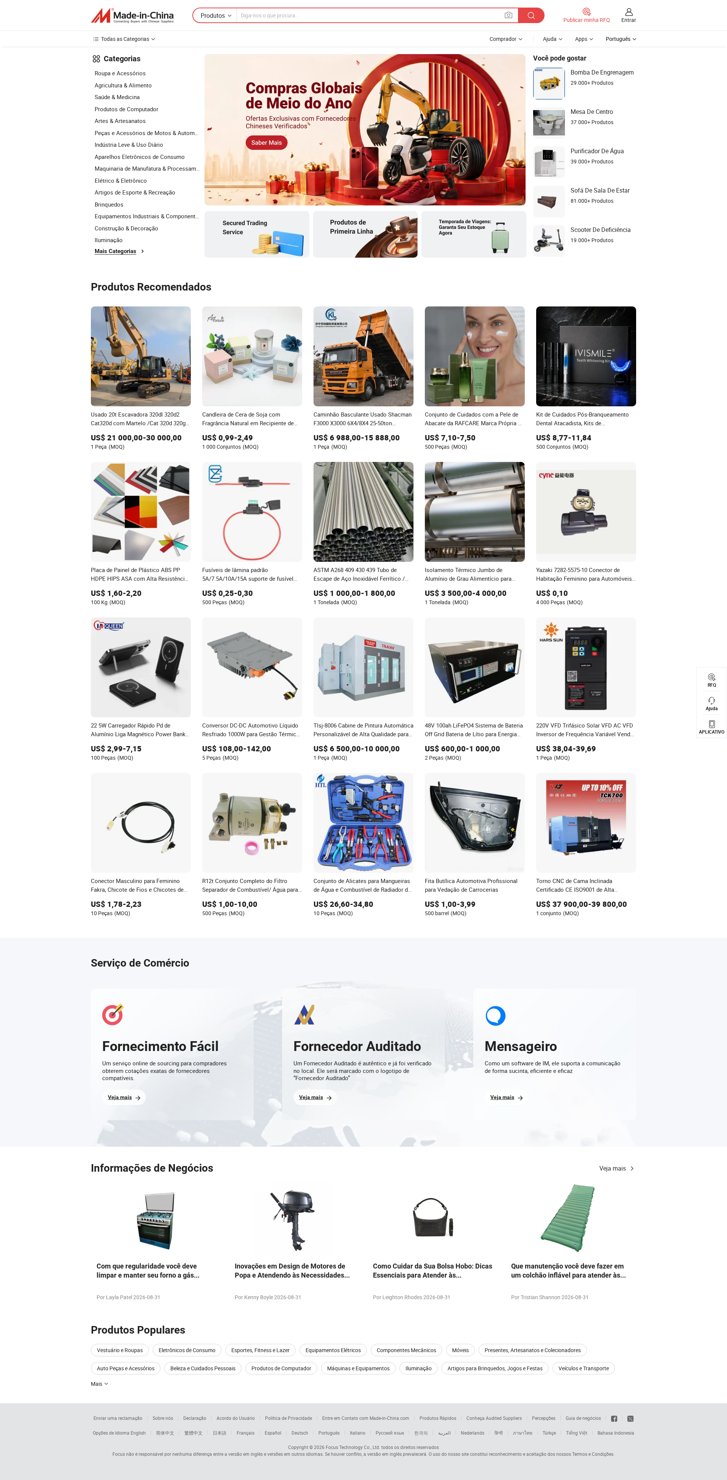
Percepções (543, 1418)
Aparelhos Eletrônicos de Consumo (140, 156)
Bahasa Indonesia (616, 1433)
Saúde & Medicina (117, 97)
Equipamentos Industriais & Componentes (148, 216)
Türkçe (549, 1433)
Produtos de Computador (126, 109)
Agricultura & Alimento (123, 85)
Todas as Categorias (125, 38)
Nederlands (472, 1433)
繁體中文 (193, 1433)
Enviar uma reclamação (118, 1418)
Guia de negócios (583, 1418)
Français (245, 1433)
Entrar (628, 19)
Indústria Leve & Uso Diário (129, 144)
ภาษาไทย (522, 1433)
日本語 (219, 1433)
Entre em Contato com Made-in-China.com (365, 1418)
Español (273, 1433)
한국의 (421, 1433)
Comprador (503, 38)
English (138, 1433)
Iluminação (109, 240)
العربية (444, 1433)
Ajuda (550, 38)
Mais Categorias (115, 251)
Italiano (357, 1433)
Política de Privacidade (288, 1418)
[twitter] (630, 1418)
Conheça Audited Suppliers (494, 1418)
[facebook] (614, 1418)
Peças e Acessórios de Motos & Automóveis (148, 133)
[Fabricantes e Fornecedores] (132, 15)
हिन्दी (499, 1433)
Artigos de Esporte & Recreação (135, 192)
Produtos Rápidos (438, 1418)
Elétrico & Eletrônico (121, 180)
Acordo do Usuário (236, 1418)
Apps (581, 38)
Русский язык (390, 1433)
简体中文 (165, 1433)
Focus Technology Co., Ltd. (353, 1447)
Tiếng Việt (576, 1433)
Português (329, 1433)
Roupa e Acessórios (120, 73)
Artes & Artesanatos (120, 120)
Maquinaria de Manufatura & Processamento (148, 168)
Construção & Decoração (126, 228)
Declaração (194, 1418)
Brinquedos (109, 204)
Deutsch (300, 1433)
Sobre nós (163, 1418)
